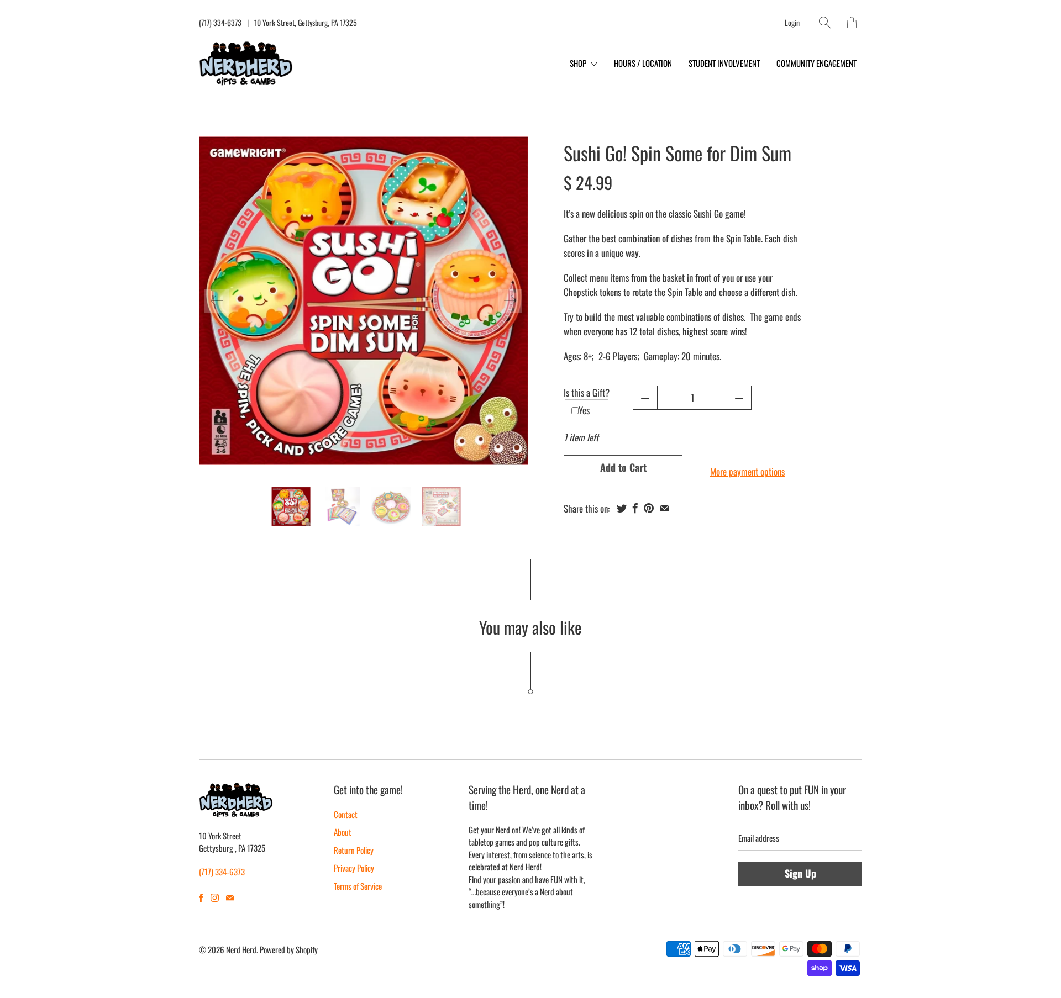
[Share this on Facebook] (635, 508)
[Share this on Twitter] (621, 508)
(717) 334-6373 (220, 22)
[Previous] (216, 301)
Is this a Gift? (587, 392)
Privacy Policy (354, 868)
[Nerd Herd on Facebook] (201, 898)
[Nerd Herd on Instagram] (215, 898)
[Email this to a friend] (664, 508)
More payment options (747, 471)
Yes (584, 410)
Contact (346, 814)
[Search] (824, 22)
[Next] (510, 301)
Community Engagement (816, 63)
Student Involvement (724, 63)
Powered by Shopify (289, 949)
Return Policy (354, 850)
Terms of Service (358, 886)
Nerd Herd (241, 949)
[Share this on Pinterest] (648, 508)
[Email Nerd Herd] (230, 898)
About (342, 832)
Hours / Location (643, 63)
